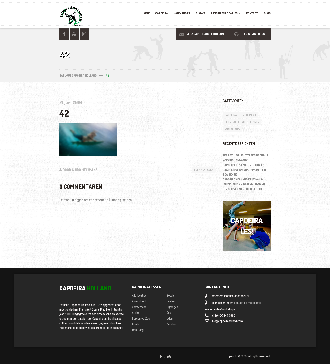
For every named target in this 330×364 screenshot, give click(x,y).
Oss (169, 313)
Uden (170, 318)
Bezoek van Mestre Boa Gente (243, 189)
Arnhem (136, 313)
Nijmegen (172, 307)
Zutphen (171, 324)
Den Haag (138, 330)
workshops (232, 128)
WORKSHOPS (182, 13)
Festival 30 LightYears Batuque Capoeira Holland (245, 158)
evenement (248, 115)
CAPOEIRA (161, 13)
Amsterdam (139, 307)
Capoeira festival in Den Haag (243, 165)
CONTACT (252, 13)
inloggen (77, 200)
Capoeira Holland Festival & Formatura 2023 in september (244, 182)
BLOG (267, 13)
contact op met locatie (247, 303)
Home (146, 13)
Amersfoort (139, 301)
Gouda (170, 295)
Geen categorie (235, 122)
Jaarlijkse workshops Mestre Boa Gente (245, 172)
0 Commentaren (203, 169)
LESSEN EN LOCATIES (224, 13)
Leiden (171, 301)
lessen (254, 122)
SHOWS (200, 13)
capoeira (231, 115)
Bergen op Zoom (142, 318)
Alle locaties (139, 295)
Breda (135, 324)
